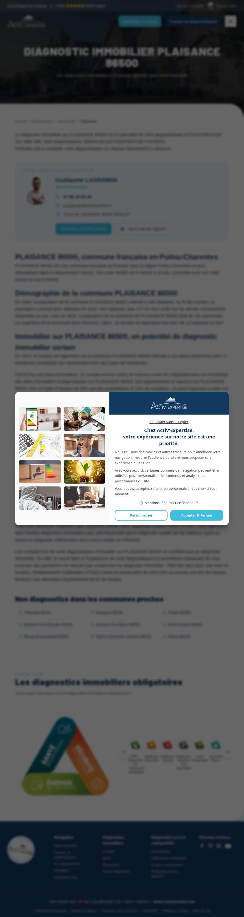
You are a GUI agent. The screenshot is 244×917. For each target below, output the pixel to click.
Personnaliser (141, 515)
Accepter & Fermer (196, 515)
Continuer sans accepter (168, 421)
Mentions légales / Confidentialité (171, 503)
